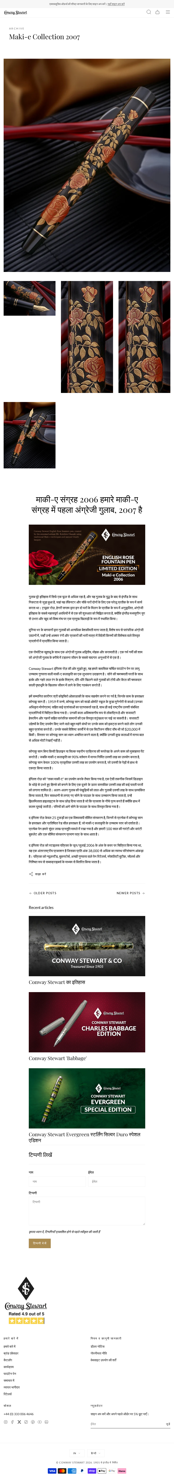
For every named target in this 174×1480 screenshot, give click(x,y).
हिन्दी (93, 1453)
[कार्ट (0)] (157, 13)
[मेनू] (167, 13)
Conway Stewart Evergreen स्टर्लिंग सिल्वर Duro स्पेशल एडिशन (84, 1137)
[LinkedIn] (46, 1422)
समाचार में (9, 1380)
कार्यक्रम (9, 1367)
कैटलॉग (8, 1360)
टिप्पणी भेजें (39, 1243)
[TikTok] (26, 1422)
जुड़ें (168, 1424)
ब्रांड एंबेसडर (11, 1353)
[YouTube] (40, 1422)
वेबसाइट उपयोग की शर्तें (103, 1360)
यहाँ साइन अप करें (116, 4)
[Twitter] (19, 1422)
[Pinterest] (33, 1422)
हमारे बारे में (9, 1346)
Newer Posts (128, 893)
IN (74, 1453)
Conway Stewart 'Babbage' (58, 1058)
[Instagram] (6, 1422)
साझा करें (40, 874)
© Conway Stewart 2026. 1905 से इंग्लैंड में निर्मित (87, 1462)
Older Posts (45, 893)
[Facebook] (12, 1422)
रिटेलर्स (8, 1394)
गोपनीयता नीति (99, 1353)
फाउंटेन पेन (10, 1374)
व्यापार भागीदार (12, 1387)
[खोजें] (148, 13)
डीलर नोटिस (97, 1346)
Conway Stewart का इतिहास (57, 982)
